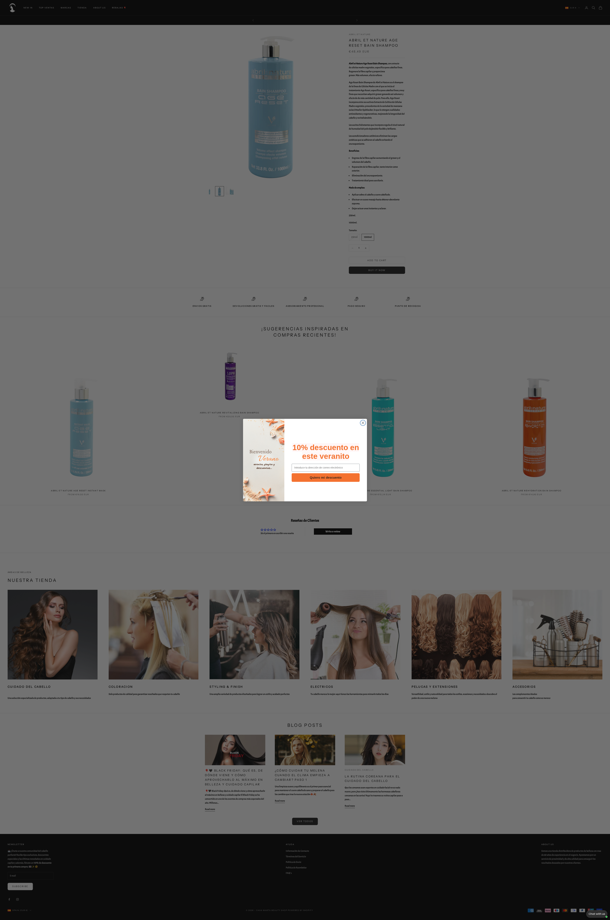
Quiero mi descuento (326, 477)
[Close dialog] (363, 423)
